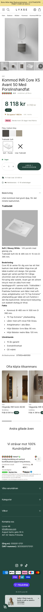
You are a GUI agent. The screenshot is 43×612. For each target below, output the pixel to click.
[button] (3, 9)
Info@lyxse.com (9, 529)
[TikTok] (26, 565)
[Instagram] (16, 565)
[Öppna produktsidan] (15, 386)
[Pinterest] (21, 565)
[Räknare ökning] (13, 166)
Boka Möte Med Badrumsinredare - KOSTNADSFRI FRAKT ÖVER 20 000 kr (20, 3)
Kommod (24, 15)
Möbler (17, 15)
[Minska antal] (4, 166)
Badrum (9, 15)
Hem (3, 15)
